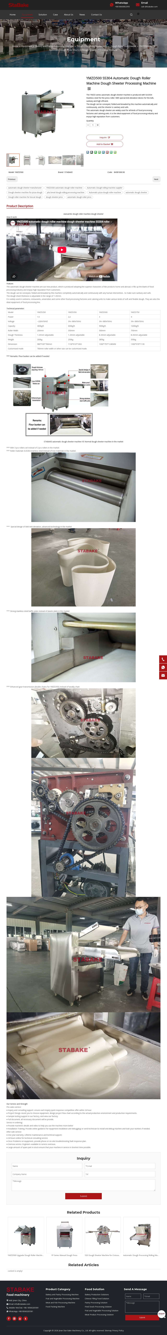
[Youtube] (20, 1318)
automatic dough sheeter (136, 192)
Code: (110, 172)
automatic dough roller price (79, 197)
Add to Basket (103, 144)
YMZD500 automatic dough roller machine (64, 187)
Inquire (103, 137)
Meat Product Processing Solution (99, 1314)
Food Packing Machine (55, 1306)
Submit (83, 1196)
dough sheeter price (54, 197)
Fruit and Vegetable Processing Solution (101, 1310)
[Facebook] (9, 1318)
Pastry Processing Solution (96, 1302)
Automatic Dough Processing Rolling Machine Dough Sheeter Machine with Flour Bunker (141, 1255)
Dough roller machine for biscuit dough (24, 197)
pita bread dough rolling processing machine (65, 192)
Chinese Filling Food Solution (97, 1298)
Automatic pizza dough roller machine (105, 192)
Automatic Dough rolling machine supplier (104, 187)
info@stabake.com (22, 1304)
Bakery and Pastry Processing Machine (62, 1294)
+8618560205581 (25, 1311)
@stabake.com (151, 6)
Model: (11, 172)
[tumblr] (25, 1318)
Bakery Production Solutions (97, 1294)
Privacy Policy (118, 1330)
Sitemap (108, 1330)
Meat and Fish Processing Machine (60, 1302)
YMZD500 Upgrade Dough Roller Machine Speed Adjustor (26, 1255)
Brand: (61, 172)
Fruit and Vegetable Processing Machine (62, 1298)
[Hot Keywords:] (131, 14)
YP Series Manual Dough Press (64, 1255)
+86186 (118, 6)
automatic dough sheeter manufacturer (25, 187)
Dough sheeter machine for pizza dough (25, 192)
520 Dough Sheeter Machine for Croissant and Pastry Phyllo (103, 1255)
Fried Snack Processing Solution (98, 1306)
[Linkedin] (14, 1318)
